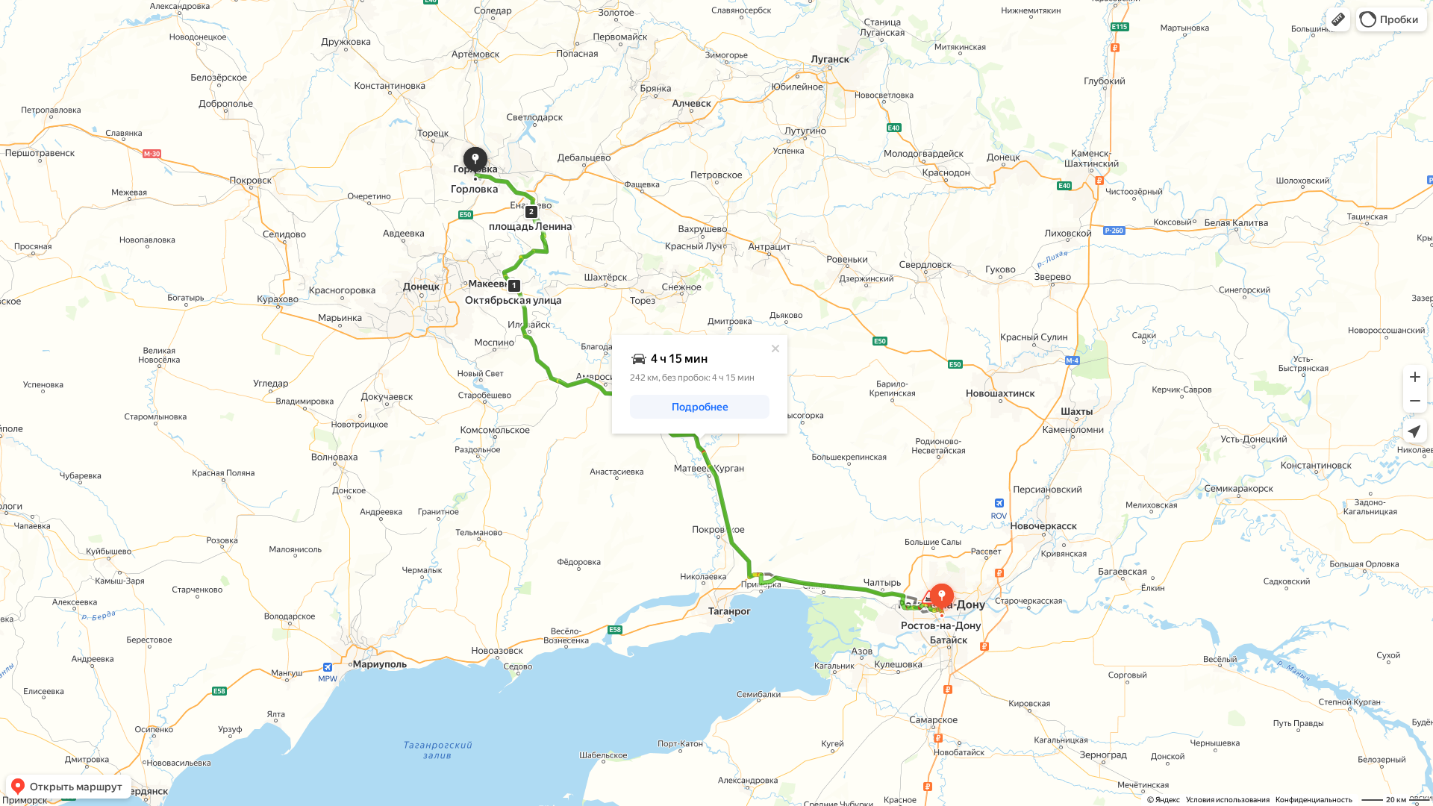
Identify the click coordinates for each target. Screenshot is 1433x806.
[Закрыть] (775, 348)
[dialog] (699, 384)
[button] (1338, 19)
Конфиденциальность (1314, 800)
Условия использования (1228, 800)
